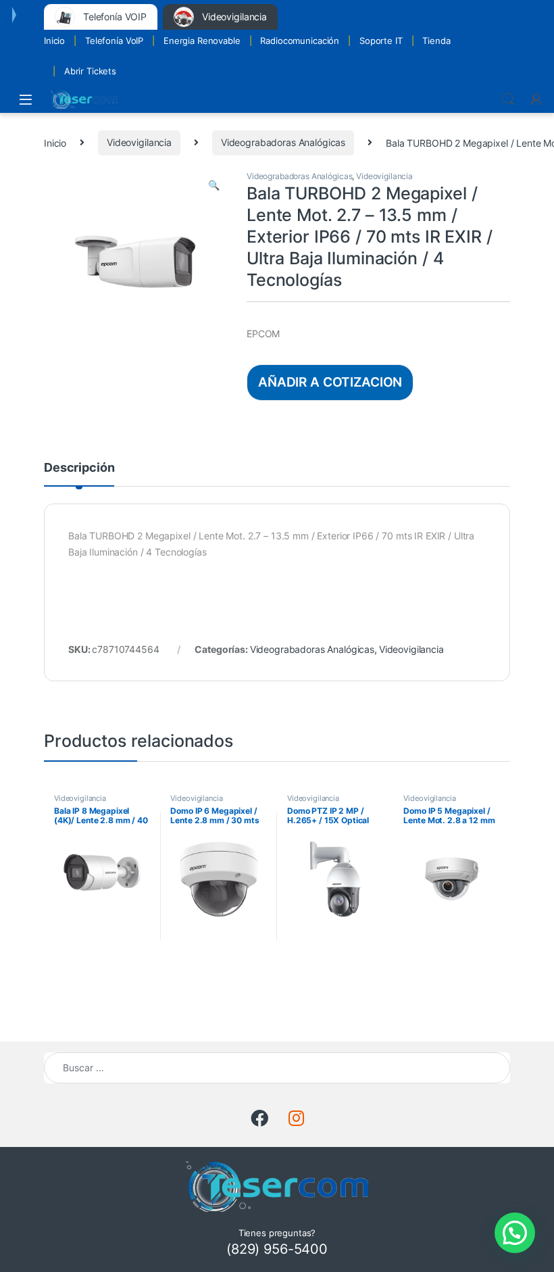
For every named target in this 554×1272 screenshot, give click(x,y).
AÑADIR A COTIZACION (330, 382)
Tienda (436, 40)
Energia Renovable (202, 40)
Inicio (54, 40)
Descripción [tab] (79, 468)
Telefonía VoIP (114, 40)
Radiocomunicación (299, 40)
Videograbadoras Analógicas (283, 142)
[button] (214, 185)
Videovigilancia (139, 142)
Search (508, 99)
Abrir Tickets (90, 71)
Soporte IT (381, 40)
